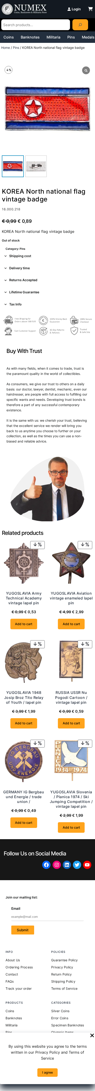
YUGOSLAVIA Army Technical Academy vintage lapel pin (24, 598)
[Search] (80, 24)
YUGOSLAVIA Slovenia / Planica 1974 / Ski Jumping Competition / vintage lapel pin (71, 799)
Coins (8, 37)
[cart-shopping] (90, 8)
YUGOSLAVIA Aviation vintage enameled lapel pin (71, 598)
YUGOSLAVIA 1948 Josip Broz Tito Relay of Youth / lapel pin (24, 697)
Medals (88, 37)
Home (5, 47)
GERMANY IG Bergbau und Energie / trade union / (23, 797)
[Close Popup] (92, 1036)
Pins (71, 37)
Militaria (53, 37)
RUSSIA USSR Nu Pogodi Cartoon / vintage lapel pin (71, 697)
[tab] (47, 256)
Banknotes (30, 37)
